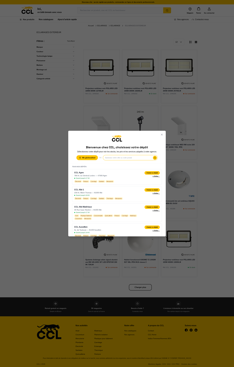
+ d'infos (155, 176)
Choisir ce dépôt (152, 173)
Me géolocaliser (88, 158)
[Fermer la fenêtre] (161, 134)
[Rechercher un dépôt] (155, 158)
